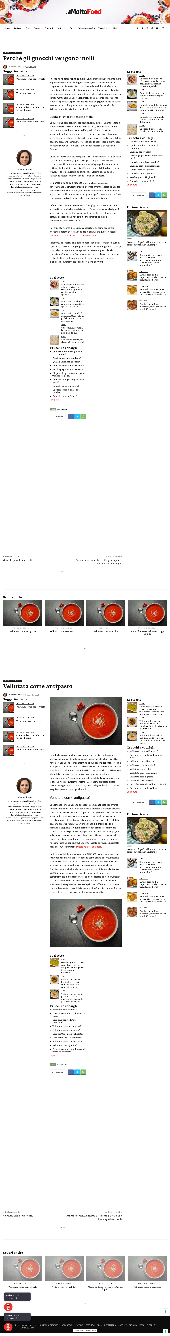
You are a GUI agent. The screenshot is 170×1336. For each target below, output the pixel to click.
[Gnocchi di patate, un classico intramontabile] (54, 340)
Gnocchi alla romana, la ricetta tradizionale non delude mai (72, 330)
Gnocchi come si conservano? (145, 165)
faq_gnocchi (62, 409)
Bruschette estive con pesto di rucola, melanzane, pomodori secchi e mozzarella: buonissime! (150, 260)
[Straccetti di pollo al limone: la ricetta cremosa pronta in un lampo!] (147, 223)
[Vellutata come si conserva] (8, 122)
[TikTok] (147, 28)
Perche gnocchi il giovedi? (143, 177)
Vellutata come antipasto (23, 631)
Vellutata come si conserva (30, 121)
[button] (163, 28)
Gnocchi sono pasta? (140, 151)
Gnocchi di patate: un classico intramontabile (73, 235)
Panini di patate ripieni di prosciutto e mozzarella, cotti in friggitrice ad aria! (152, 292)
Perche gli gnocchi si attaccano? (68, 369)
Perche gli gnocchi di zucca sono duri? (146, 156)
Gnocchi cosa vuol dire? (142, 181)
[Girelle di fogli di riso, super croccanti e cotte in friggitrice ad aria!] (132, 275)
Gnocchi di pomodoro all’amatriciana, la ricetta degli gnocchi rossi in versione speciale (72, 289)
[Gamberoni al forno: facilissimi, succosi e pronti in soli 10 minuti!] (132, 305)
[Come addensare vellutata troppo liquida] (8, 108)
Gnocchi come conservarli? (66, 385)
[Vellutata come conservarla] (8, 79)
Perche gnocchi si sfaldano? (66, 357)
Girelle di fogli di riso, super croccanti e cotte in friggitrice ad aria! (152, 277)
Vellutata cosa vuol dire (28, 93)
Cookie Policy (91, 1331)
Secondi (130, 239)
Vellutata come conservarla (30, 78)
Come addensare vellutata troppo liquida (30, 108)
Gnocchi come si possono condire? (65, 391)
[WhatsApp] (152, 28)
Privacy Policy (79, 1331)
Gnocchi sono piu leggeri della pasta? (68, 380)
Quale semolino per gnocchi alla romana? (67, 352)
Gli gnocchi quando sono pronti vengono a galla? (68, 374)
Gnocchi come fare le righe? (144, 161)
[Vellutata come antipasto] (22, 613)
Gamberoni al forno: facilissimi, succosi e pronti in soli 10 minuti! (153, 306)
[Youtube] (157, 28)
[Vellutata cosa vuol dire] (8, 94)
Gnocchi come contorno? (143, 141)
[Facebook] (137, 28)
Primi (63, 281)
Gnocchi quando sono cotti (18, 560)
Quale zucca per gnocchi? (143, 169)
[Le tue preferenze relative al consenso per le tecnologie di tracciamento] (165, 1331)
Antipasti (143, 251)
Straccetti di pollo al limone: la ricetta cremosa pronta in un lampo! (146, 243)
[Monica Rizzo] (5, 67)
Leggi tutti (55, 399)
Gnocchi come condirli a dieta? (68, 365)
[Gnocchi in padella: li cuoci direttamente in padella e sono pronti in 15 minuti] (54, 313)
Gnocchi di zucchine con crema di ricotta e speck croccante (72, 304)
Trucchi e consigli (13, 52)
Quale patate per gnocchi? (66, 361)
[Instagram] (142, 28)
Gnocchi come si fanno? (64, 396)
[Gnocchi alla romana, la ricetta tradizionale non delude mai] (54, 328)
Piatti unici (144, 286)
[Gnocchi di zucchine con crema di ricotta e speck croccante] (54, 301)
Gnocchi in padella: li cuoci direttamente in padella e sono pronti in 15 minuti (72, 317)
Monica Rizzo (16, 67)
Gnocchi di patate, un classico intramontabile (73, 340)
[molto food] (83, 12)
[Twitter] (77, 416)
